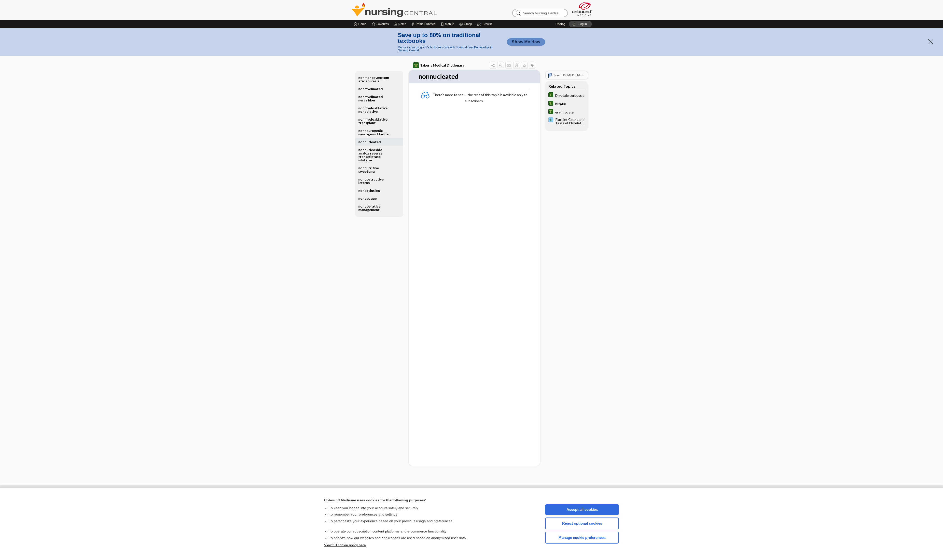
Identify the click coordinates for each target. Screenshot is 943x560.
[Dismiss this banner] (930, 41)
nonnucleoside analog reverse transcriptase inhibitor (370, 155)
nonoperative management (369, 208)
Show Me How (526, 42)
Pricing (560, 24)
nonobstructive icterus (371, 181)
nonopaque (367, 198)
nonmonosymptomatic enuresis (373, 79)
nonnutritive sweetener (368, 169)
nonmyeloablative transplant (373, 121)
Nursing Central (412, 9)
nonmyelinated (370, 89)
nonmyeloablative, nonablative (373, 109)
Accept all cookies (582, 509)
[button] (485, 24)
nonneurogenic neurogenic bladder (374, 132)
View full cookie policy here (345, 545)
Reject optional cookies (582, 523)
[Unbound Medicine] (582, 9)
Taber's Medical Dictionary (442, 65)
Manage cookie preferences (582, 537)
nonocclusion (369, 190)
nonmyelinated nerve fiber (370, 98)
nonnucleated (369, 142)
